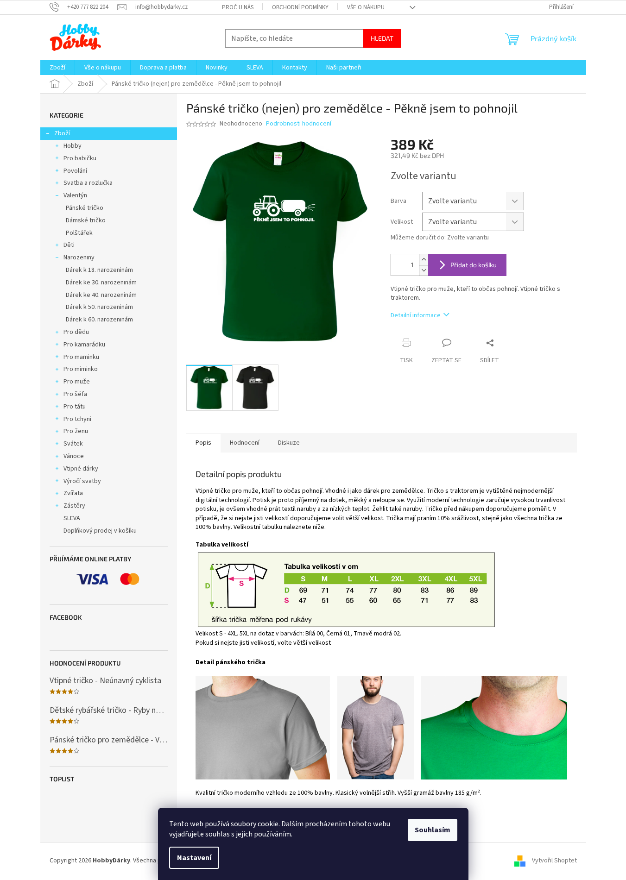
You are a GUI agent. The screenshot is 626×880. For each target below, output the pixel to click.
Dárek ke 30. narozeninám (101, 282)
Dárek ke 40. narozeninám (101, 295)
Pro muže (76, 381)
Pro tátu (74, 406)
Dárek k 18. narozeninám (99, 270)
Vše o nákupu (366, 7)
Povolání (75, 171)
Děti (69, 245)
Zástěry (74, 505)
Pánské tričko (84, 208)
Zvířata (73, 493)
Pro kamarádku (84, 344)
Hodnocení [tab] (244, 442)
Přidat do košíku (473, 265)
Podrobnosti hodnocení (298, 123)
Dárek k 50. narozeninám (99, 307)
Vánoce (73, 456)
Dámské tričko (86, 220)
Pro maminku (81, 357)
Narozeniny (79, 257)
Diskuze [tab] (289, 442)
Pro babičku (79, 158)
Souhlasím (432, 830)
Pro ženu (75, 431)
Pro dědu (76, 332)
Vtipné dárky (80, 468)
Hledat (382, 38)
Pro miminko (80, 369)
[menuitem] (57, 67)
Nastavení (194, 858)
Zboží (62, 133)
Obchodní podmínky (300, 7)
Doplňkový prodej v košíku (100, 530)
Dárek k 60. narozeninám (99, 319)
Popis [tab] (203, 442)
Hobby (72, 146)
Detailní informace (416, 315)
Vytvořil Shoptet (554, 860)
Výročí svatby (82, 481)
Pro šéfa (75, 394)
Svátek (73, 443)
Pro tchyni (77, 419)
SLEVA (71, 518)
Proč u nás (237, 7)
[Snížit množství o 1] (423, 270)
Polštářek (79, 233)
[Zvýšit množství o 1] (423, 259)
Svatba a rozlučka (88, 183)
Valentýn (75, 195)
